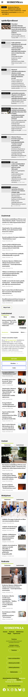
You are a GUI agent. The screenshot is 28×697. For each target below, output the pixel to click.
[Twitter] (8, 691)
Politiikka (4, 7)
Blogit (9, 633)
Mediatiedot (14, 672)
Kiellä (14, 368)
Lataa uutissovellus (14, 658)
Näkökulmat (19, 631)
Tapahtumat (16, 633)
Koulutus (4, 69)
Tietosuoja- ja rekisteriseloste (14, 682)
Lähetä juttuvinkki (14, 663)
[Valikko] (2, 2)
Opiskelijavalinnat (5, 24)
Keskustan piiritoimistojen (16, 679)
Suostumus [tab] (5, 332)
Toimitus (14, 650)
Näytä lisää (6, 307)
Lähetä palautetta (14, 667)
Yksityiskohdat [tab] (14, 332)
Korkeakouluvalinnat (6, 187)
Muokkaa (13, 363)
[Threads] (23, 691)
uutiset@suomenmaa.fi (14, 642)
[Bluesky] (20, 691)
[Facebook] (5, 690)
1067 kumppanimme (11, 340)
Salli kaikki (14, 358)
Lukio (3, 42)
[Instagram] (12, 690)
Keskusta (11, 631)
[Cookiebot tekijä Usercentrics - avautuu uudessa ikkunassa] (19, 328)
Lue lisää (5, 14)
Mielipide (4, 523)
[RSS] (16, 690)
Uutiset (3, 224)
